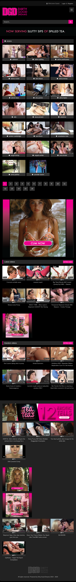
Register (70, 3)
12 (5, 189)
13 (12, 189)
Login (63, 3)
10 (58, 184)
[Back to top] (70, 576)
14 (19, 189)
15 (25, 189)
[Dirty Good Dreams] (38, 12)
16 (32, 189)
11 (64, 184)
